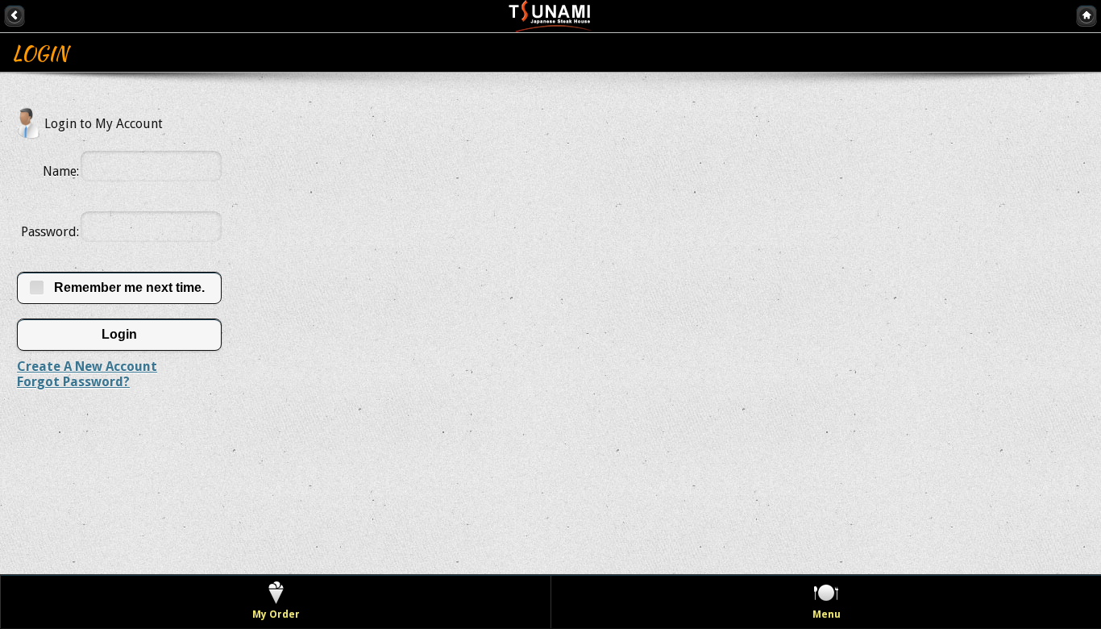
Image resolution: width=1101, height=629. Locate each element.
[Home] (1086, 15)
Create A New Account (87, 366)
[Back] (14, 15)
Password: (50, 232)
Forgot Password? (73, 381)
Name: (61, 171)
